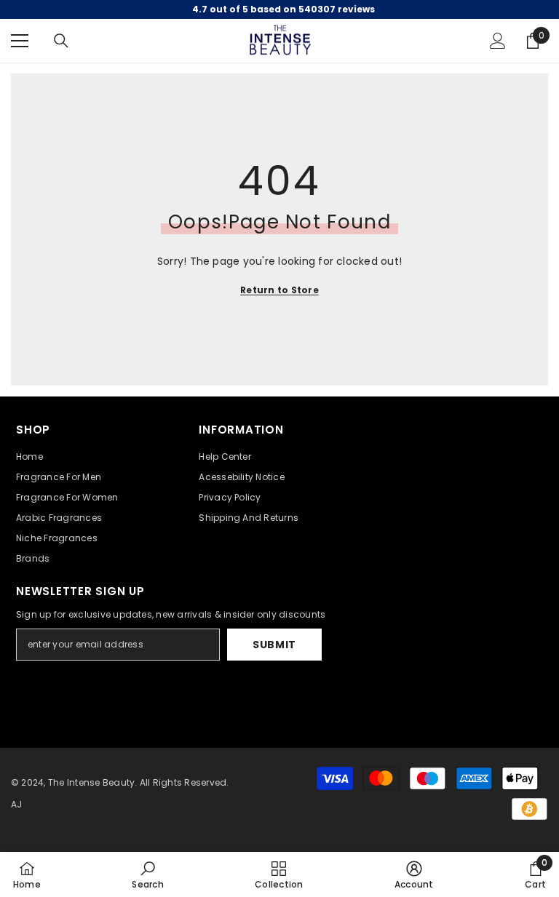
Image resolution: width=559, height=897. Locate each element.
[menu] (19, 40)
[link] (147, 874)
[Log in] (498, 41)
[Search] (61, 40)
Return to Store (279, 290)
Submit (274, 644)
